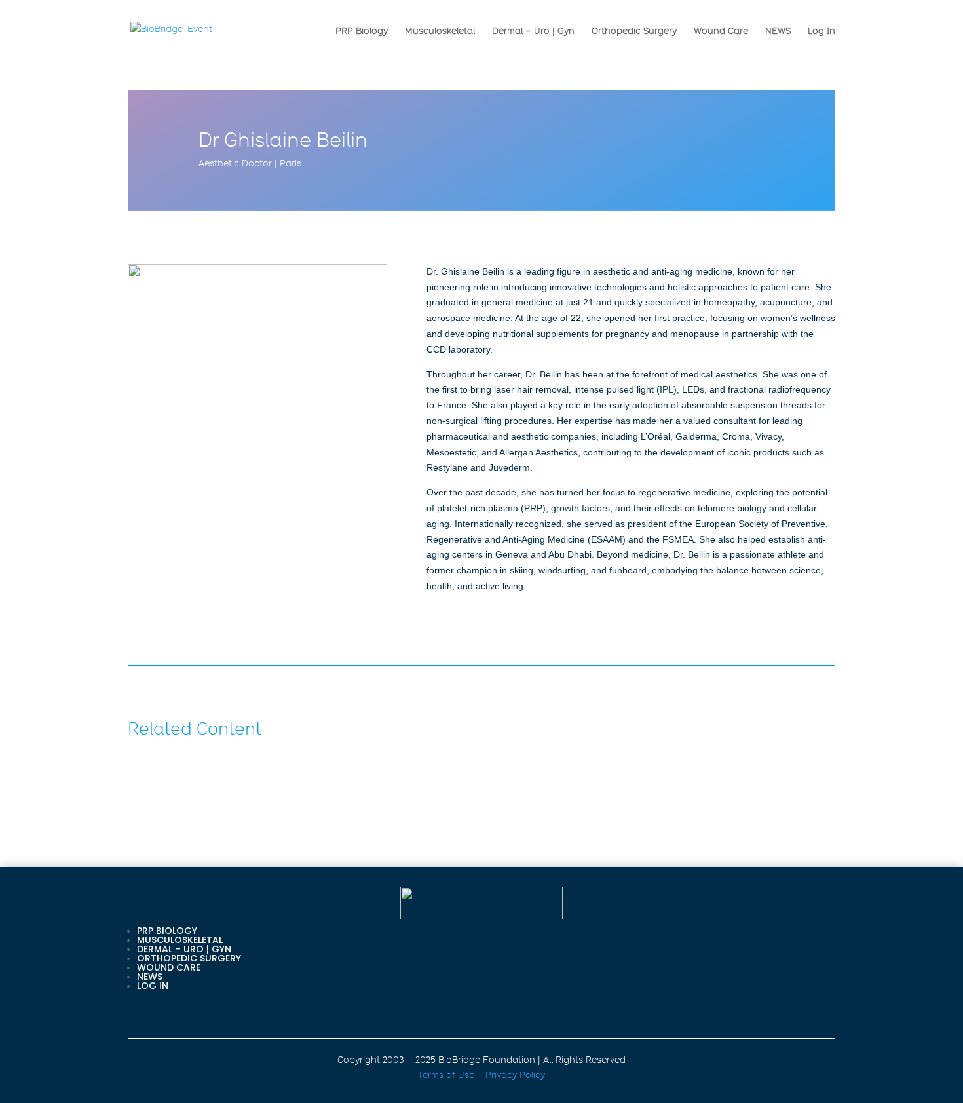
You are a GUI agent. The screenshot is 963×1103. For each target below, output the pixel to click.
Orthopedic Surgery (634, 31)
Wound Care (721, 31)
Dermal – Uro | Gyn (533, 31)
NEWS (778, 31)
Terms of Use (446, 1075)
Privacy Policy (515, 1075)
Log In (821, 31)
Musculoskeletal (440, 31)
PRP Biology (361, 31)
